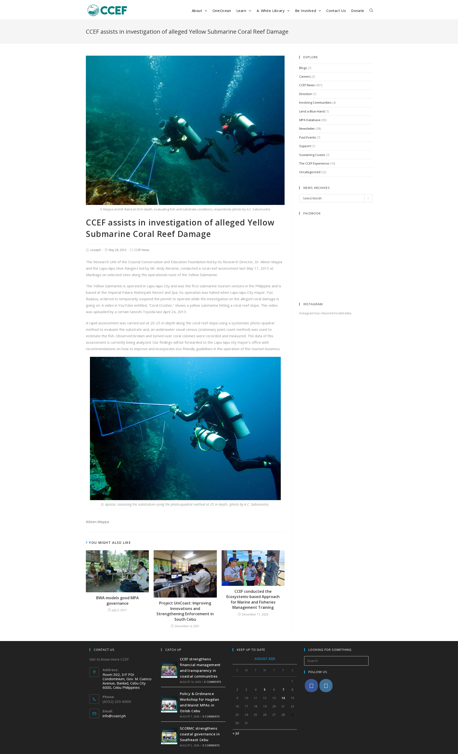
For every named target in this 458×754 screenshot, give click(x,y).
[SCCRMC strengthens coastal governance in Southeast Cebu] (169, 736)
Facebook (312, 213)
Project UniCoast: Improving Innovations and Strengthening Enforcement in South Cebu (185, 611)
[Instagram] (326, 685)
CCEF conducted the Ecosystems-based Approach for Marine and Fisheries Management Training (253, 599)
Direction (305, 94)
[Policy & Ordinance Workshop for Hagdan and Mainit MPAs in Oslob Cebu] (169, 704)
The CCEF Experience (314, 163)
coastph (95, 250)
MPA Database (310, 120)
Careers (305, 76)
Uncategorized (309, 172)
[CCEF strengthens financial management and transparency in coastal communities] (169, 670)
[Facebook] (311, 685)
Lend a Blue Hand (312, 111)
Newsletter (307, 128)
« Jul (236, 733)
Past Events (307, 137)
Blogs (303, 68)
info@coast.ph (114, 715)
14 (283, 698)
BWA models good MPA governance (117, 600)
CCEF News (141, 250)
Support (305, 146)
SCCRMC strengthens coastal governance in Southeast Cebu (200, 734)
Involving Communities (315, 102)
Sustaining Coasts (312, 155)
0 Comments (212, 682)
